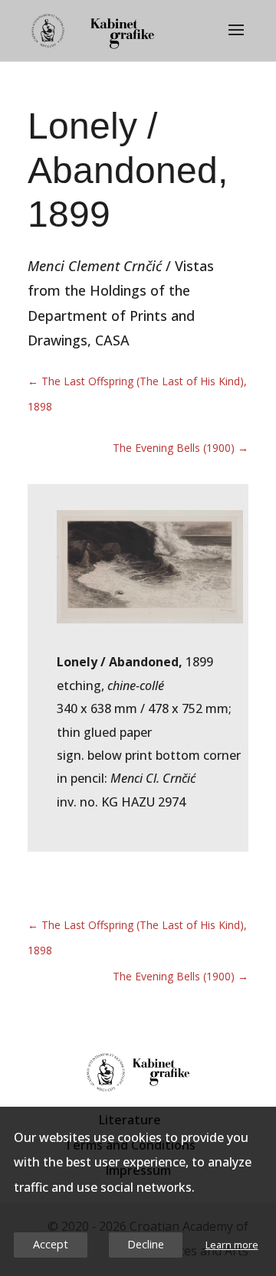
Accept (50, 1244)
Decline (145, 1244)
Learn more (231, 1244)
